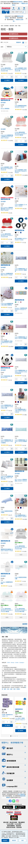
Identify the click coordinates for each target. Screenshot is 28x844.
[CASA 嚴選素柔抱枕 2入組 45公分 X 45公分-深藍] (21, 508)
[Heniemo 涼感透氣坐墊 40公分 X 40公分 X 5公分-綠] (16, 302)
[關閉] (26, 18)
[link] (7, 62)
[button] (24, 12)
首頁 (2, 25)
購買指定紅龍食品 (17, 1)
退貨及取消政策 (10, 827)
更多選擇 (3, 102)
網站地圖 (5, 822)
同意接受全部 (6, 840)
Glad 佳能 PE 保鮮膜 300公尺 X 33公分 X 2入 (20, 720)
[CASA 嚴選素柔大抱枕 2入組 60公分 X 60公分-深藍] (7, 334)
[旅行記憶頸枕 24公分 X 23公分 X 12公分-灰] (18, 233)
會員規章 (18, 826)
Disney (12, 662)
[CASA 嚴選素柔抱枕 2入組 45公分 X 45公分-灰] (23, 508)
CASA (8, 662)
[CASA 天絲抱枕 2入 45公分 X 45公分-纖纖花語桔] (18, 199)
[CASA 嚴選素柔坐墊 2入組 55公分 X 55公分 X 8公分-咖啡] (21, 402)
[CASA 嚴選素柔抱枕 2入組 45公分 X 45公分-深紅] (18, 508)
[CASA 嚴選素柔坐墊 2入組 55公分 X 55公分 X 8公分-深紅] (16, 402)
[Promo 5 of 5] (17, 736)
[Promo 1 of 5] (10, 736)
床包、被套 (9, 689)
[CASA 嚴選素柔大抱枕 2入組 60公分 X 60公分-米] (2, 334)
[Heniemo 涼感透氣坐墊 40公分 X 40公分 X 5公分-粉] (21, 302)
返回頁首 (24, 624)
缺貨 (21, 555)
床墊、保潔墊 (16, 689)
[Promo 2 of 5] (12, 736)
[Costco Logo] (5, 8)
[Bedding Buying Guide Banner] (14, 630)
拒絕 (22, 840)
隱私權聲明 (21, 822)
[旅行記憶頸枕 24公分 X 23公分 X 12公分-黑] (16, 233)
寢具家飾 (12, 25)
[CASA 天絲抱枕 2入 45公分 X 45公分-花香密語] (16, 199)
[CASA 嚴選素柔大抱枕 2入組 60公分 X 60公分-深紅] (4, 334)
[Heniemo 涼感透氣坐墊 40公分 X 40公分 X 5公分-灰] (18, 302)
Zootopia (21, 662)
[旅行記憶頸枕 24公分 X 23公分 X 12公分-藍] (21, 233)
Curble (16, 662)
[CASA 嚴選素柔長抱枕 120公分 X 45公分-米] (16, 100)
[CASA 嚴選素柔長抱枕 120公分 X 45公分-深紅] (18, 100)
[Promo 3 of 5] (14, 736)
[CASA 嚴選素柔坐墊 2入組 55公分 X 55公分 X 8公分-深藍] (18, 402)
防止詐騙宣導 (21, 794)
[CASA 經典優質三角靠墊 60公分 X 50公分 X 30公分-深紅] (16, 164)
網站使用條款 (13, 822)
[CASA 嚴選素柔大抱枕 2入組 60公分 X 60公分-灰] (9, 334)
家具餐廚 (6, 25)
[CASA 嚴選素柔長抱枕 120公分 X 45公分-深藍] (21, 100)
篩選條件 (18, 42)
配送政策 (19, 827)
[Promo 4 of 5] (15, 736)
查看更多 (14, 840)
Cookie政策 (10, 824)
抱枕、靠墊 (17, 25)
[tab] (14, 748)
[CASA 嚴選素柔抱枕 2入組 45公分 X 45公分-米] (16, 508)
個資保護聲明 (11, 826)
